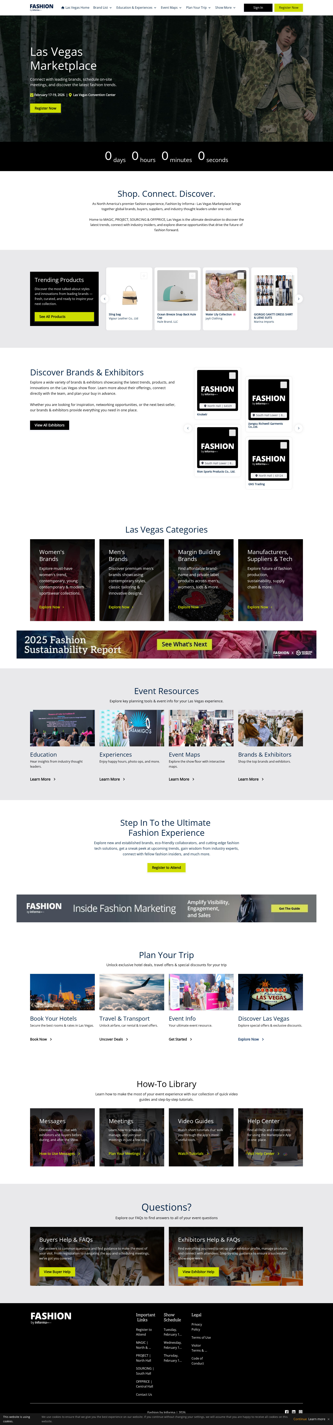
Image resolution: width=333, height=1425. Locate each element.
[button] (217, 406)
